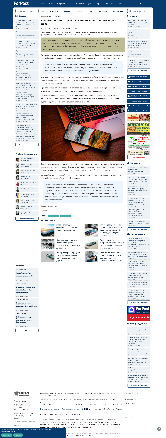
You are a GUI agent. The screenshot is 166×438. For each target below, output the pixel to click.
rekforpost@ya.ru (131, 403)
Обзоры (80, 11)
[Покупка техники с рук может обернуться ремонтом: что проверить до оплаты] (47, 244)
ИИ (91, 11)
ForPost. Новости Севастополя (69, 414)
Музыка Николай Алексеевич (26, 165)
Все (42, 11)
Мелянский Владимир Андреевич (28, 183)
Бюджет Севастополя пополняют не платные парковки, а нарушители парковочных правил (24, 128)
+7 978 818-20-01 (131, 399)
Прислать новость (27, 11)
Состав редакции (115, 404)
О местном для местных (139, 86)
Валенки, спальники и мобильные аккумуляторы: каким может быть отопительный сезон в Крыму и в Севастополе (138, 242)
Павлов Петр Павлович (28, 188)
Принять (18, 435)
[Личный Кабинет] (138, 4)
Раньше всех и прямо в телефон (138, 96)
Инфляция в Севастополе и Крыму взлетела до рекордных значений (137, 170)
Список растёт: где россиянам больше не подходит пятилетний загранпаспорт (138, 62)
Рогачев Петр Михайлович (25, 213)
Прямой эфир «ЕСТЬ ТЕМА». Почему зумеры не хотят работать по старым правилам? (137, 340)
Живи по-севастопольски (139, 105)
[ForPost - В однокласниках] (89, 409)
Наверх (159, 429)
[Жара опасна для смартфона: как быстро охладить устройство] (47, 230)
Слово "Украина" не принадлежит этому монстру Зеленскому (24, 275)
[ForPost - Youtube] (87, 409)
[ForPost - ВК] (85, 409)
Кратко (103, 404)
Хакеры (67, 11)
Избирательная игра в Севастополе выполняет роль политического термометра (25, 320)
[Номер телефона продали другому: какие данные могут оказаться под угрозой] (47, 256)
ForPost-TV (94, 404)
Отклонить (6, 435)
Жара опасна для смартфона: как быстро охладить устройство (67, 227)
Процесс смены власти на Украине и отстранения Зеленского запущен (137, 53)
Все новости (65, 404)
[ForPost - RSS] (82, 409)
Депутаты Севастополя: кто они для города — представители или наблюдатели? (25, 290)
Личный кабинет (139, 11)
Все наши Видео (136, 82)
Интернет (102, 11)
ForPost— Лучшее (115, 409)
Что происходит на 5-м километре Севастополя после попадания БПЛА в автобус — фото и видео (25, 117)
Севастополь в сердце (138, 91)
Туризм (90, 3)
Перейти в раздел (27, 219)
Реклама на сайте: (131, 393)
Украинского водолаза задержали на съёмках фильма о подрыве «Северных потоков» (138, 33)
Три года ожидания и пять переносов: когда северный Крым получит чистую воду (138, 179)
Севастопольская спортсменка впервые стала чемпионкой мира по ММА (26, 34)
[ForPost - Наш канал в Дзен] (90, 409)
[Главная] (21, 3)
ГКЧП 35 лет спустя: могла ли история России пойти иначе (138, 369)
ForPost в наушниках (139, 110)
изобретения (118, 11)
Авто (120, 3)
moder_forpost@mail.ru (27, 422)
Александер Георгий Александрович (27, 171)
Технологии (110, 3)
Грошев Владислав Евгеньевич (27, 195)
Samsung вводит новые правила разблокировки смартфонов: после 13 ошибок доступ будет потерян (111, 230)
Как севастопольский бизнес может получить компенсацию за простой (138, 360)
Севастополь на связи (138, 77)
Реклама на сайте (20, 401)
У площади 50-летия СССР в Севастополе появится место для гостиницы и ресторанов (138, 254)
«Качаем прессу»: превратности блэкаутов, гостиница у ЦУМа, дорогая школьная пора (25, 96)
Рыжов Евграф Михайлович (25, 177)
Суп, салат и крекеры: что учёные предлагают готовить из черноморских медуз (26, 53)
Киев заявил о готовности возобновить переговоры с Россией (137, 22)
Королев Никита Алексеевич (26, 207)
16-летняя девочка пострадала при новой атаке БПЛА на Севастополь (26, 43)
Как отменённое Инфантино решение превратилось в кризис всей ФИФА (138, 43)
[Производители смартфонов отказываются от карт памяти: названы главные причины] (91, 244)
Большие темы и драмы (139, 101)
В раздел (27, 330)
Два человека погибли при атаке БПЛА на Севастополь (26, 138)
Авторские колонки (80, 404)
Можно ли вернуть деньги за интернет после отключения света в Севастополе (138, 377)
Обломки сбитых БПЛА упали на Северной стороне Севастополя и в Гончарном (26, 85)
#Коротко (80, 3)
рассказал (93, 70)
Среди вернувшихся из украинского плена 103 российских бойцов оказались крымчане (24, 75)
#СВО (51, 3)
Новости (42, 3)
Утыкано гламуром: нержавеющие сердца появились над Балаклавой (26, 305)
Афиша (99, 3)
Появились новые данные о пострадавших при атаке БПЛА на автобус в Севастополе (26, 63)
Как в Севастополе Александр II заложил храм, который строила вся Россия (26, 106)
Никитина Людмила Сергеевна (27, 201)
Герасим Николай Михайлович (26, 159)
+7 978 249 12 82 (20, 426)
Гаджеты (54, 11)
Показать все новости (27, 145)
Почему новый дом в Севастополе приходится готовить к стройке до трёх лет (26, 23)
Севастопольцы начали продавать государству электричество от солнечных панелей (138, 190)
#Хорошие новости (64, 3)
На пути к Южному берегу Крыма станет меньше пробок (138, 222)
